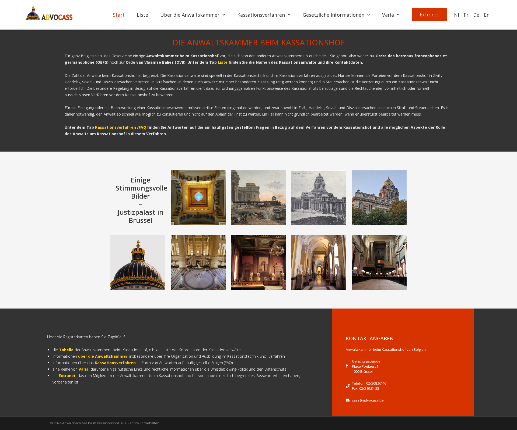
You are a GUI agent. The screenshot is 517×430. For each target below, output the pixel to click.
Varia (388, 15)
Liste (142, 15)
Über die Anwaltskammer (189, 15)
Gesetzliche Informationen (333, 15)
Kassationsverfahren (261, 15)
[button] (429, 14)
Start (119, 15)
